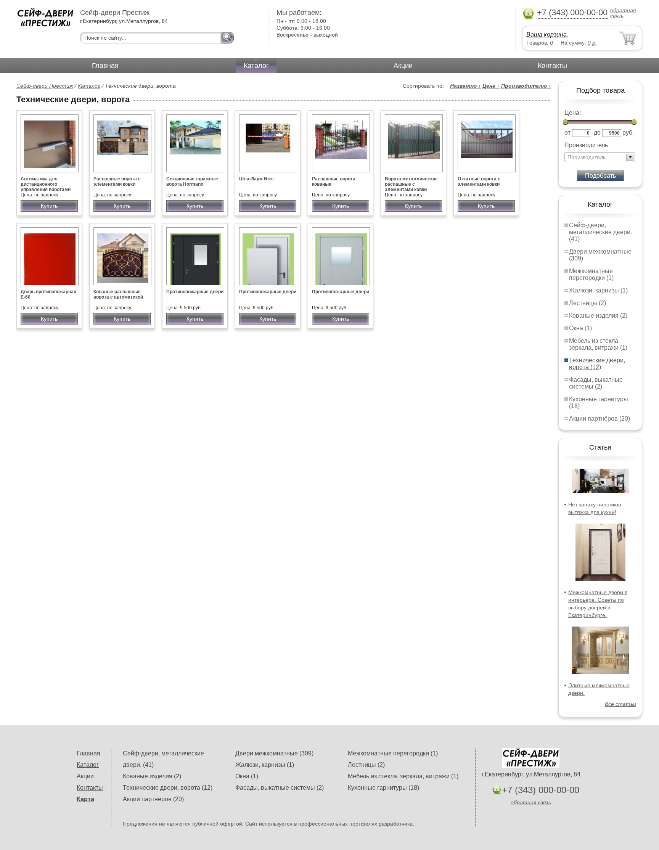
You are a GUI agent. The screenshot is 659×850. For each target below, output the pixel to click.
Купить (49, 206)
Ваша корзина (546, 34)
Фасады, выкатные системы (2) (596, 383)
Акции (403, 65)
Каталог (256, 65)
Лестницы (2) (587, 303)
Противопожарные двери (194, 291)
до (597, 132)
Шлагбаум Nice (256, 179)
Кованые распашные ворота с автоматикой (118, 294)
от (567, 132)
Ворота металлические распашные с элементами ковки (411, 184)
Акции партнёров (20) (599, 418)
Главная (105, 65)
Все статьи (620, 704)
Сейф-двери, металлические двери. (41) (600, 232)
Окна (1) (580, 328)
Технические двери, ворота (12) (597, 363)
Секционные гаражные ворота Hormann (192, 181)
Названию (465, 86)
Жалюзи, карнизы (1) (598, 290)
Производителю (526, 86)
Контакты (552, 65)
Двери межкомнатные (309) (274, 753)
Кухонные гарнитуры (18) (383, 787)
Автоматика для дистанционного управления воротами (46, 184)
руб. (628, 132)
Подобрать (600, 175)
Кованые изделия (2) (598, 315)
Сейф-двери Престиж (44, 86)
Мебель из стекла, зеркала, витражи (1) (598, 344)
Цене (491, 86)
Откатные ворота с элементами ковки (479, 181)
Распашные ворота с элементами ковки (117, 181)
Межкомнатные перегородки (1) (591, 274)
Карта (85, 799)
